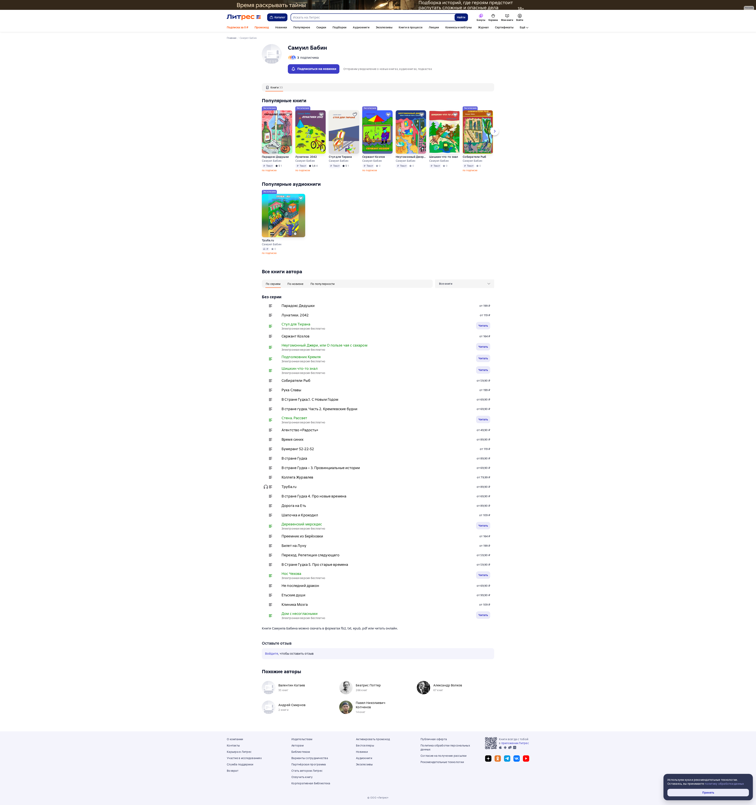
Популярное (301, 27)
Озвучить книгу (302, 777)
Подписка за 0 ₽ (237, 27)
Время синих (293, 439)
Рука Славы (291, 390)
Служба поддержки (240, 764)
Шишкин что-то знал (443, 157)
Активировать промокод (373, 739)
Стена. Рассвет (294, 418)
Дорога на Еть (294, 505)
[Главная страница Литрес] (244, 17)
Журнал (483, 27)
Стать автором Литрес (306, 770)
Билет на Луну (294, 545)
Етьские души (293, 595)
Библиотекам (300, 752)
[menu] (464, 283)
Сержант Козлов (373, 157)
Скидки (321, 27)
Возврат (232, 770)
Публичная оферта (434, 739)
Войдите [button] (271, 654)
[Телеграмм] (507, 758)
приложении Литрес (515, 743)
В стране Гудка (294, 458)
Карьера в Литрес (239, 752)
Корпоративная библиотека (310, 783)
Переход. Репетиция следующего (310, 555)
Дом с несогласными (300, 613)
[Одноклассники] (498, 758)
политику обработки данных (724, 783)
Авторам (297, 745)
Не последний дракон (300, 585)
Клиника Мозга (295, 604)
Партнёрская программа (308, 764)
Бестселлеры (365, 745)
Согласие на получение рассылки (444, 756)
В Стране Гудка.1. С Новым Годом (310, 399)
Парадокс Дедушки (275, 157)
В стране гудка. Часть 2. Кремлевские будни (319, 409)
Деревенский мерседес (302, 524)
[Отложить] (288, 114)
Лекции (434, 27)
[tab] (274, 87)
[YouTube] (526, 758)
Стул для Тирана (340, 157)
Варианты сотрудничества (309, 758)
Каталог (279, 17)
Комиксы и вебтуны (458, 27)
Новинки (281, 27)
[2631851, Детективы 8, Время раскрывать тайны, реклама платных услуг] (378, 5)
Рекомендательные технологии (442, 762)
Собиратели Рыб (474, 157)
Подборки (339, 27)
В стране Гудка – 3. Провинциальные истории (321, 468)
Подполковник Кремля (301, 357)
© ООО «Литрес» (378, 797)
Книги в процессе (410, 27)
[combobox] (372, 17)
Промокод (262, 27)
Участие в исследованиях (244, 758)
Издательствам (301, 739)
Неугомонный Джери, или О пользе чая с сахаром (411, 157)
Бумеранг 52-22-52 (298, 449)
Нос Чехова (291, 573)
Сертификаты (504, 27)
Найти (461, 17)
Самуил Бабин (271, 161)
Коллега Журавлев (297, 477)
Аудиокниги (361, 27)
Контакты (233, 745)
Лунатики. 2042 (306, 157)
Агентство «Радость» (300, 430)
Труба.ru (268, 240)
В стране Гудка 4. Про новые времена (314, 496)
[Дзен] (488, 758)
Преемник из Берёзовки (302, 536)
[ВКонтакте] (516, 758)
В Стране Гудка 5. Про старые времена (315, 564)
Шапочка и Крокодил (300, 515)
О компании (235, 739)
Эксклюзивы (384, 27)
